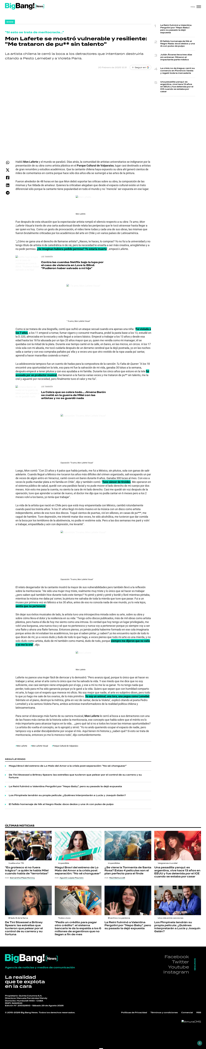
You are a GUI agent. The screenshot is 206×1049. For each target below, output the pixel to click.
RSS (198, 1012)
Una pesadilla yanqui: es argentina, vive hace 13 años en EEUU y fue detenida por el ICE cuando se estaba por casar (176, 87)
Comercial (187, 1012)
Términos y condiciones (164, 1012)
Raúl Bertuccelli (117, 878)
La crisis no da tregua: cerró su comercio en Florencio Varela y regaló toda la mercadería (177, 71)
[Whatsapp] (7, 162)
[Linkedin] (7, 185)
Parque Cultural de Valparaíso (65, 745)
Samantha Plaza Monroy (22, 878)
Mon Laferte (22, 745)
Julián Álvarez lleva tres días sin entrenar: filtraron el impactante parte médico (176, 57)
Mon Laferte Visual (40, 745)
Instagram (176, 972)
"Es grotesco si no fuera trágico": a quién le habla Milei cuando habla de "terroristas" (27, 871)
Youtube (178, 967)
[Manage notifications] (199, 1043)
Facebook (177, 956)
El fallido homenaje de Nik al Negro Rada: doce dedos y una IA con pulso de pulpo (61, 804)
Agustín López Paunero (72, 878)
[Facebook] (7, 177)
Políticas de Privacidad (134, 1012)
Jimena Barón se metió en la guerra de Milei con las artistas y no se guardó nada (73, 395)
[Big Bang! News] (24, 6)
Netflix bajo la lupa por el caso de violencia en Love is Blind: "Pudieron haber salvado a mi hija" (72, 265)
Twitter (180, 962)
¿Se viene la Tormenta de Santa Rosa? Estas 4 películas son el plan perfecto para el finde (128, 871)
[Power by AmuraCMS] (191, 1021)
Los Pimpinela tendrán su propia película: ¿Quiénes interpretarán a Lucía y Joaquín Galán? (67, 795)
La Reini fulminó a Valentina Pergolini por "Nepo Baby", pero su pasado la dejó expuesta (65, 786)
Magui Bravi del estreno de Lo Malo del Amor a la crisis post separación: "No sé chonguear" (68, 766)
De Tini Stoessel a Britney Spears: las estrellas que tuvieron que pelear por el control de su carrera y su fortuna (75, 776)
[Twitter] (7, 170)
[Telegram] (7, 192)
